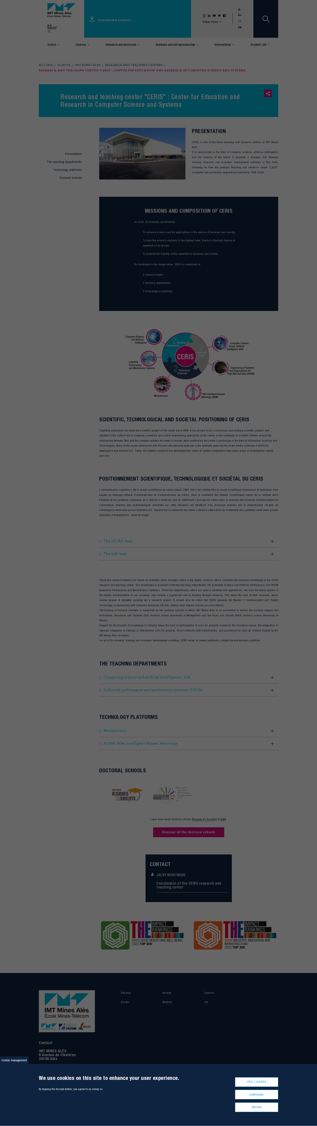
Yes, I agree (257, 1081)
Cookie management (14, 1060)
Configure (257, 1094)
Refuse (257, 1107)
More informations (48, 1110)
